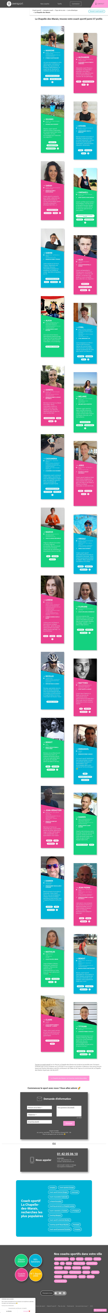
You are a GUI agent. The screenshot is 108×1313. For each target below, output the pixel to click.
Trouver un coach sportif (42, 1064)
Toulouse (97, 1259)
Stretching (80, 356)
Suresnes (86, 1272)
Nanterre (82, 1276)
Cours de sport (40, 1306)
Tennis (47, 766)
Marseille (79, 1259)
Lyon (72, 1259)
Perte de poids (51, 769)
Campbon (52, 1187)
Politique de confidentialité (8, 1305)
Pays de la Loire (60, 10)
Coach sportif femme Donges (58, 1192)
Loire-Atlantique (72, 10)
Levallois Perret (91, 1263)
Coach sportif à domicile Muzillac (60, 1220)
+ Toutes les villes (60, 1281)
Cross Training (47, 491)
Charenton (95, 1272)
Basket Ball (83, 290)
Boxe (84, 84)
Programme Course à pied (85, 287)
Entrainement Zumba (52, 209)
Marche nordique (51, 148)
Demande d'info (101, 1310)
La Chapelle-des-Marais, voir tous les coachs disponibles (69, 1078)
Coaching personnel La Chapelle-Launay (62, 1206)
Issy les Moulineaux (61, 1272)
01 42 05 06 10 (67, 1154)
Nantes (69, 1263)
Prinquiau (77, 1229)
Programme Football (52, 145)
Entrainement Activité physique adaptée (85, 216)
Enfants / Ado (52, 142)
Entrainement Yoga (85, 422)
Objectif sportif (51, 1306)
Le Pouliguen (75, 1211)
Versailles (58, 1276)
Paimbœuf (76, 1224)
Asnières (67, 1268)
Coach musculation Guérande (58, 1197)
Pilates (83, 153)
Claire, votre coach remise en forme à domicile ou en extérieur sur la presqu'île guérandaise (51, 1033)
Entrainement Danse (49, 418)
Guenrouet (74, 1192)
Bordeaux (88, 1259)
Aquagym (80, 566)
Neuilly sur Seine (79, 1263)
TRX (81, 708)
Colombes (86, 1268)
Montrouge (58, 1268)
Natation (52, 636)
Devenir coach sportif (97, 11)
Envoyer (69, 1123)
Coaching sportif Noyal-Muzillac (59, 1224)
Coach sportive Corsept (67, 1187)
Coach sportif (36, 10)
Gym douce (79, 219)
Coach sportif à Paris (61, 1259)
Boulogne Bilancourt (70, 1276)
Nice (56, 1263)
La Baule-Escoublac (55, 1201)
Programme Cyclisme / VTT (85, 776)
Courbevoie (76, 1268)
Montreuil (90, 1276)
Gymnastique (51, 843)
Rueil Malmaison (75, 1272)
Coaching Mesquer (55, 1215)
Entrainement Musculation (52, 75)
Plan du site (61, 1306)
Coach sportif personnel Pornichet (60, 1229)
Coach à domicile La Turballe (58, 1211)
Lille (62, 1263)
